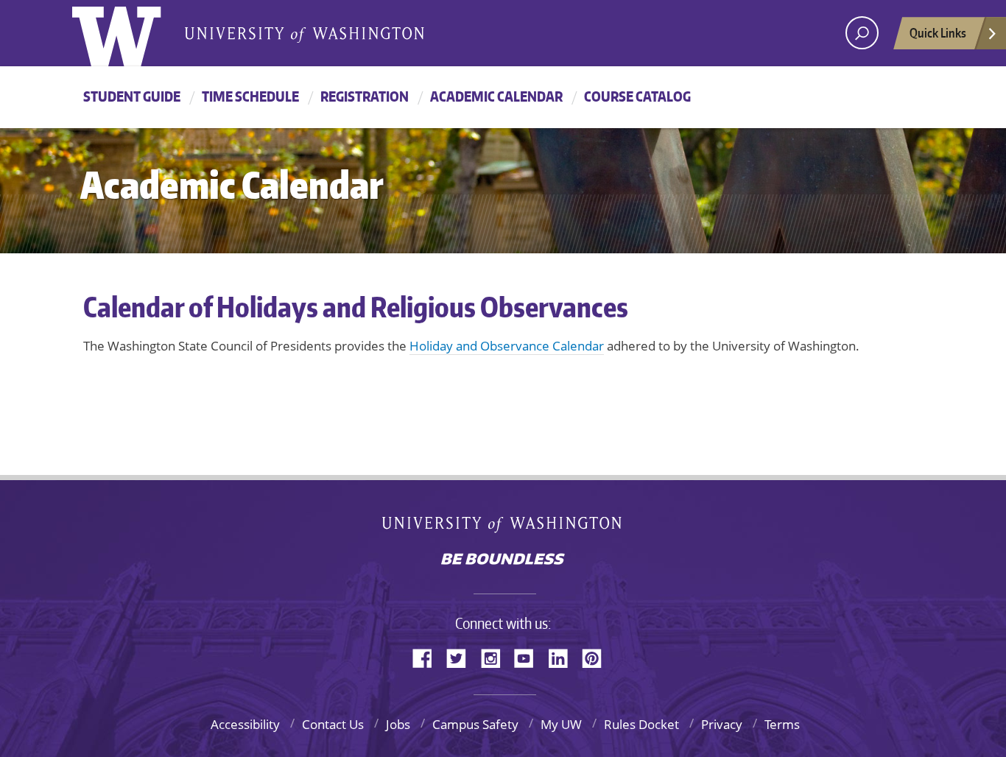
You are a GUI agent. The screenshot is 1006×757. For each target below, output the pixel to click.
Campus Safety (475, 724)
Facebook (427, 657)
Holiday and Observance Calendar (506, 345)
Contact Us (333, 724)
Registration (364, 96)
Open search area (862, 32)
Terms (782, 724)
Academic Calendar (496, 96)
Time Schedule (250, 96)
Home (132, 33)
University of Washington (503, 527)
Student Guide (131, 96)
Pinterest (597, 657)
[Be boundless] (503, 560)
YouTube (529, 657)
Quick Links (938, 32)
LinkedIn (563, 657)
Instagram (495, 657)
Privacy (721, 724)
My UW (561, 724)
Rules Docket (641, 724)
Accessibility (245, 724)
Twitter (461, 657)
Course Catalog (637, 96)
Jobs (398, 724)
